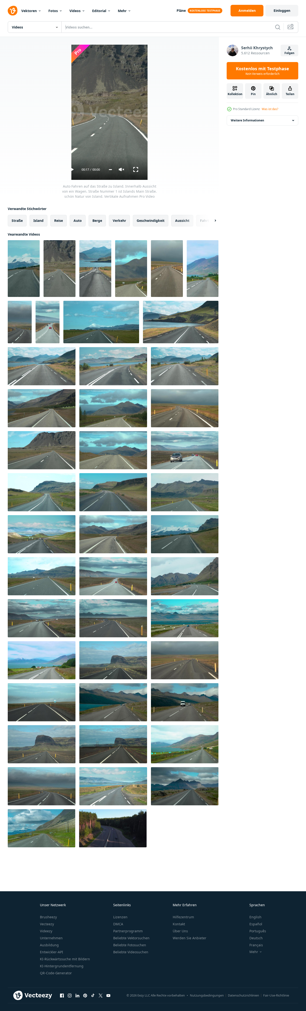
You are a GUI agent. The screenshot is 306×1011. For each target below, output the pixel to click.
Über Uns (180, 931)
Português (257, 931)
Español (255, 924)
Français (256, 945)
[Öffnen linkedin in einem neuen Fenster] (77, 995)
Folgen (289, 53)
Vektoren (29, 10)
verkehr (119, 220)
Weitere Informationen (247, 120)
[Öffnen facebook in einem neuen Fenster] (62, 995)
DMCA (118, 924)
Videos (75, 10)
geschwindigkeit (150, 220)
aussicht (182, 220)
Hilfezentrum (183, 917)
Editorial (99, 10)
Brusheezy (48, 917)
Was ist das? (270, 109)
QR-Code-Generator (56, 973)
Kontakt (179, 924)
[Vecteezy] (12, 10)
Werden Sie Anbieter (189, 938)
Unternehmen (51, 938)
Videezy (46, 931)
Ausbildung (49, 945)
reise (58, 220)
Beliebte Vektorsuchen (131, 938)
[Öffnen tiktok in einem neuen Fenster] (93, 995)
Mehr (122, 10)
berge (97, 220)
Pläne (181, 10)
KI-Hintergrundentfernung (61, 966)
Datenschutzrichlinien (243, 995)
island (38, 220)
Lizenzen (120, 917)
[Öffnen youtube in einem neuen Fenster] (108, 995)
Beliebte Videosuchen (130, 952)
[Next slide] (211, 220)
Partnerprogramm (128, 931)
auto (78, 220)
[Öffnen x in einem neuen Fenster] (101, 995)
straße (17, 220)
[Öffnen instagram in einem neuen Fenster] (70, 995)
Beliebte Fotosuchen (129, 945)
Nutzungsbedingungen (207, 995)
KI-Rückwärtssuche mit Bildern (65, 959)
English (255, 917)
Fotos (53, 10)
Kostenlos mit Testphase (262, 71)
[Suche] (278, 27)
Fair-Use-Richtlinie (276, 995)
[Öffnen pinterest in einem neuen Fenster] (85, 995)
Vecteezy (47, 924)
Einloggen (282, 10)
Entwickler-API (51, 952)
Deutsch (256, 938)
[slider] (110, 169)
